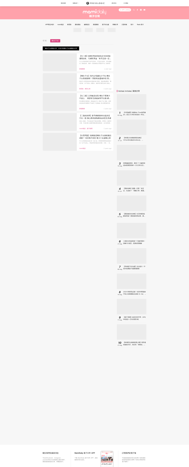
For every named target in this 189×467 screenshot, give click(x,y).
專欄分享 (115, 24)
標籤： (46, 41)
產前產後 (77, 24)
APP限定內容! (49, 24)
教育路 (69, 24)
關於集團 (63, 3)
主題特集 (124, 24)
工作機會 (125, 3)
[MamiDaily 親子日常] (94, 13)
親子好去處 (105, 24)
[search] (134, 10)
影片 (132, 24)
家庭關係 (96, 24)
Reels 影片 (140, 24)
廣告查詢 (114, 3)
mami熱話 (60, 24)
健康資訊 (86, 24)
